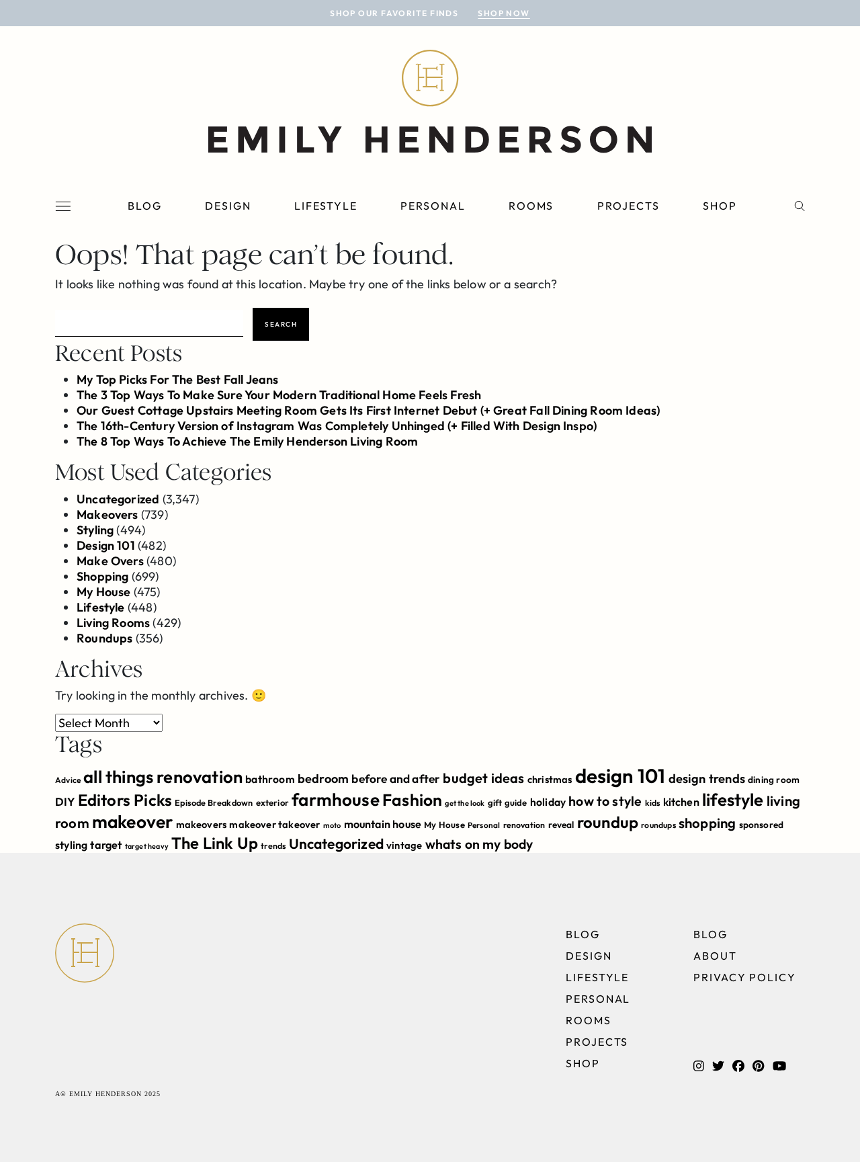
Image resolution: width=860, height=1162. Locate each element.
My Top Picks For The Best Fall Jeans (177, 379)
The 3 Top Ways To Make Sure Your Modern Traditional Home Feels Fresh (279, 395)
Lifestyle (325, 205)
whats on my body (479, 844)
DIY (65, 801)
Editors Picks (125, 800)
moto (332, 825)
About (715, 955)
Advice (68, 780)
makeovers (201, 824)
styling (71, 845)
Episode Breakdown (214, 802)
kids (652, 803)
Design (228, 205)
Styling (95, 530)
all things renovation (163, 776)
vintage (404, 845)
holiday (548, 801)
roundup (607, 822)
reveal (561, 825)
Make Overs (110, 561)
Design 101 (106, 545)
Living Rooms (113, 622)
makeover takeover (274, 824)
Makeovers (107, 514)
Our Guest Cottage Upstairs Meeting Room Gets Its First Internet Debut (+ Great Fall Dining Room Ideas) (368, 410)
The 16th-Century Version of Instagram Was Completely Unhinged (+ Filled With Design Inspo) (337, 425)
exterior (272, 802)
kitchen (681, 801)
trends (273, 846)
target (106, 845)
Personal (432, 205)
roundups (658, 825)
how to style (605, 800)
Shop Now (504, 13)
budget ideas (483, 778)
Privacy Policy (744, 977)
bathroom (269, 779)
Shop (720, 205)
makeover (132, 822)
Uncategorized (118, 499)
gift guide (507, 802)
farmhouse (336, 799)
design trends (707, 778)
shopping (707, 823)
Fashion (412, 799)
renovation (524, 825)
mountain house (383, 824)
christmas (549, 779)
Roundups (104, 638)
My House (103, 591)
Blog (145, 205)
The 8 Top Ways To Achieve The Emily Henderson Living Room (247, 441)
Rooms (531, 205)
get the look (464, 803)
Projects (628, 205)
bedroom (323, 778)
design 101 (620, 775)
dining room (774, 780)
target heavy (147, 846)
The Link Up (214, 843)
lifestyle (733, 799)
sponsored (761, 825)
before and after (395, 779)
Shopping (102, 576)
